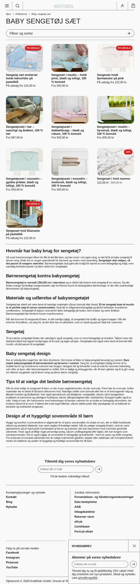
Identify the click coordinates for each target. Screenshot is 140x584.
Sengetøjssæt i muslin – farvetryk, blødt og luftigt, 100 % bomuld (115, 118)
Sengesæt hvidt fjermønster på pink (115, 66)
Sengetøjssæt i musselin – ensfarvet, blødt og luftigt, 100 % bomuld (70, 170)
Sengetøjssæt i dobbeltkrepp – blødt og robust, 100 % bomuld (70, 118)
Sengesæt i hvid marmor (115, 170)
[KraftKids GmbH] (70, 5)
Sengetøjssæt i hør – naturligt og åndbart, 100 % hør (24, 118)
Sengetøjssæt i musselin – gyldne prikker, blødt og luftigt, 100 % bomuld (24, 170)
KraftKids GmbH (40, 581)
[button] (17, 6)
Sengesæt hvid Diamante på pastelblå (24, 220)
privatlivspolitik (87, 577)
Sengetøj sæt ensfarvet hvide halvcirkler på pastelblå (24, 66)
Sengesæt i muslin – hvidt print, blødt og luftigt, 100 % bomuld (70, 66)
